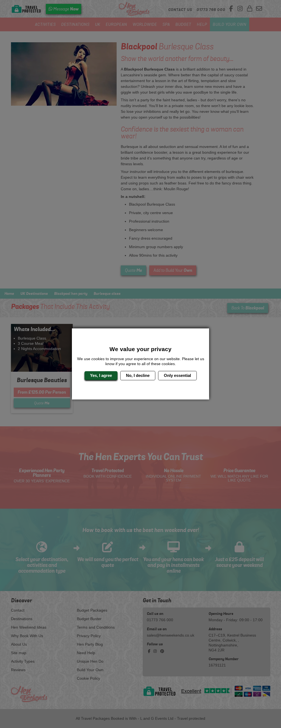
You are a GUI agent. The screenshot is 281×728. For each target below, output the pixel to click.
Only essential (177, 375)
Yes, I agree (101, 375)
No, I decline (138, 375)
